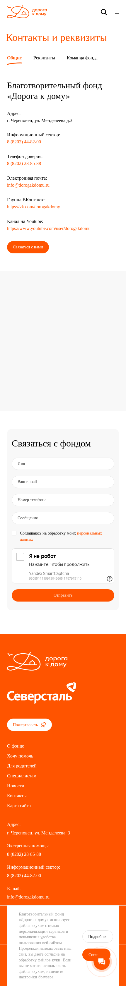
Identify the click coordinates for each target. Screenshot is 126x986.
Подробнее (97, 937)
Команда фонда (82, 57)
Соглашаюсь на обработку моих (61, 536)
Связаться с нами (28, 247)
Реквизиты (44, 57)
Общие (14, 57)
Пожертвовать (26, 725)
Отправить (63, 595)
